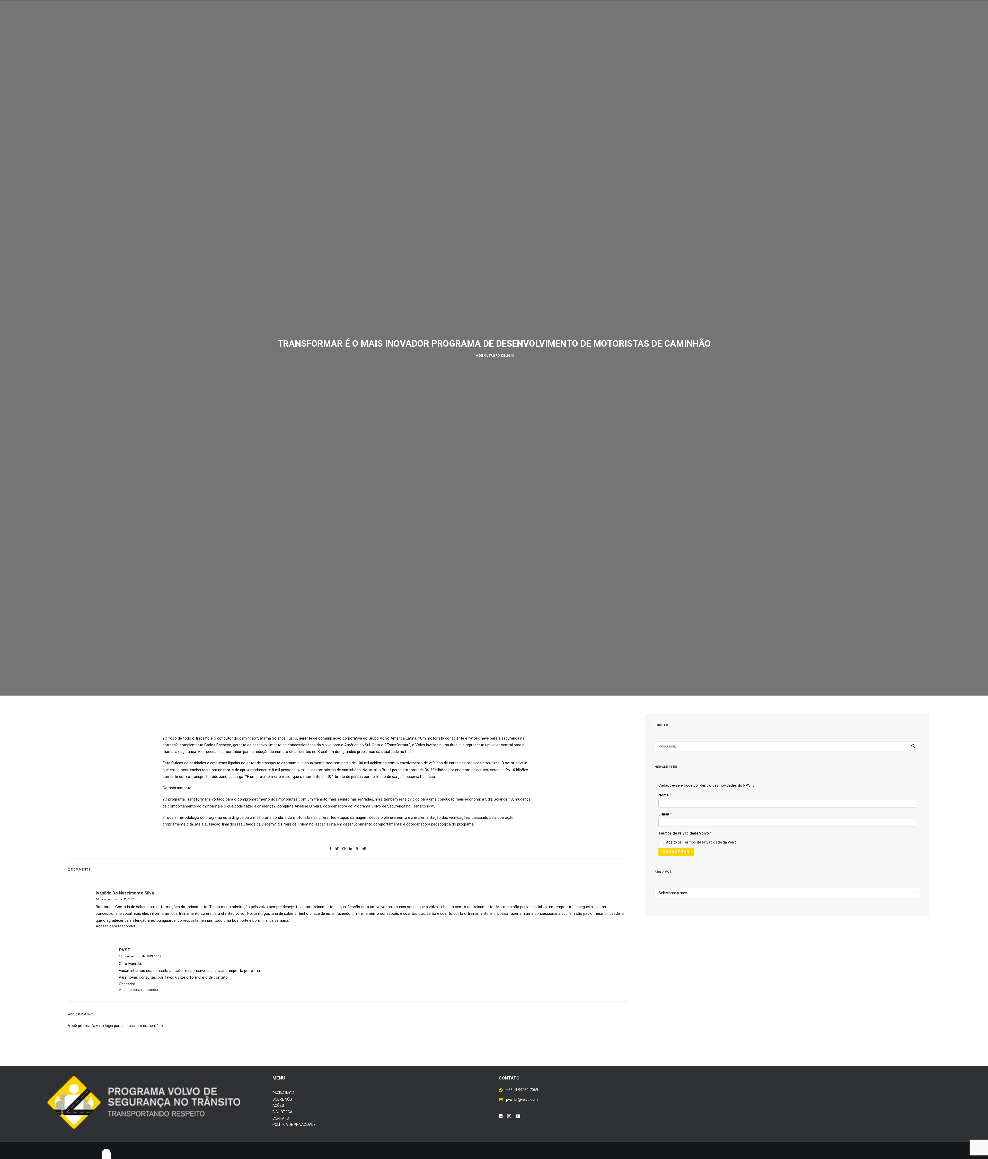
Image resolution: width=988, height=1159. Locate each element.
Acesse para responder (115, 926)
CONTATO (280, 1118)
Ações (385, 20)
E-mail (665, 814)
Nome (664, 795)
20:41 (134, 899)
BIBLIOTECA (282, 1112)
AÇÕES (278, 1105)
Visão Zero (414, 20)
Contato (623, 20)
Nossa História (554, 20)
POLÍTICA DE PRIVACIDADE (294, 1124)
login (109, 1025)
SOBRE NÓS (282, 1099)
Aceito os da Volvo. (701, 842)
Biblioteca (592, 20)
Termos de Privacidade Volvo (684, 833)
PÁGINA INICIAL (284, 1093)
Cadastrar (676, 851)
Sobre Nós (358, 20)
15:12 (157, 956)
